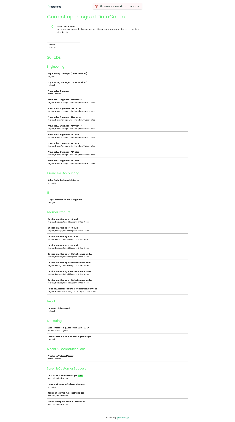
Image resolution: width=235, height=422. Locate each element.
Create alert (63, 32)
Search (52, 45)
